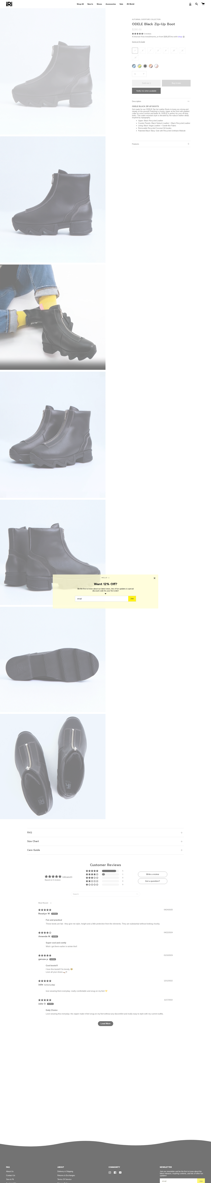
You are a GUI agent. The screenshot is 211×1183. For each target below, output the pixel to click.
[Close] (154, 578)
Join (132, 599)
